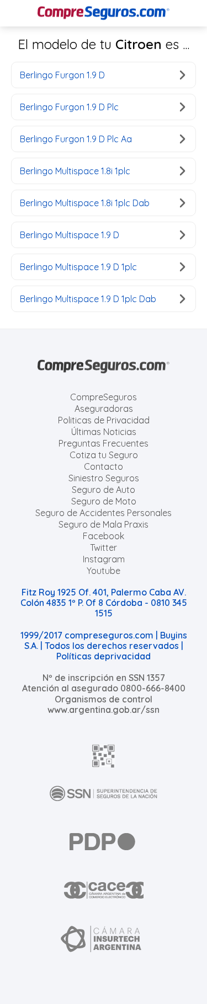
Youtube (103, 570)
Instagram (104, 559)
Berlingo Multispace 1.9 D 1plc (78, 266)
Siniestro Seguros (103, 478)
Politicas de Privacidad (104, 420)
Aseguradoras (104, 408)
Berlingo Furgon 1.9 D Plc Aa (76, 138)
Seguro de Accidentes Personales (103, 512)
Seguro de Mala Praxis (103, 524)
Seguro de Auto (103, 489)
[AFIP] (104, 756)
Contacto (103, 466)
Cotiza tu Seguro (104, 454)
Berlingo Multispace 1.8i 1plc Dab (85, 202)
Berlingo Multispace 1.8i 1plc (75, 170)
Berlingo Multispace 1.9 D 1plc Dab (88, 298)
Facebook (103, 535)
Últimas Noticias (103, 431)
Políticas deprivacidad (103, 656)
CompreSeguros (103, 397)
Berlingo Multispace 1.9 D (69, 234)
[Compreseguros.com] (104, 13)
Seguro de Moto (103, 501)
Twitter (103, 547)
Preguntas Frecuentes (103, 443)
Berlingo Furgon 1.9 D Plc (69, 106)
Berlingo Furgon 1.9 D (62, 74)
